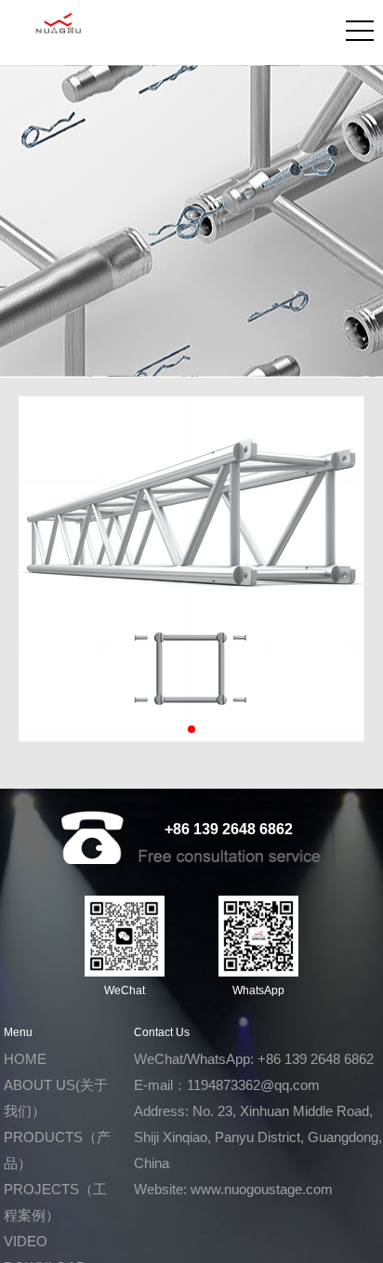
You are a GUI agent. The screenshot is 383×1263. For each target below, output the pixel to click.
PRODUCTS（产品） (57, 1150)
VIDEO (25, 1241)
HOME (25, 1059)
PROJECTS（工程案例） (55, 1202)
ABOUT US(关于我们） (56, 1098)
